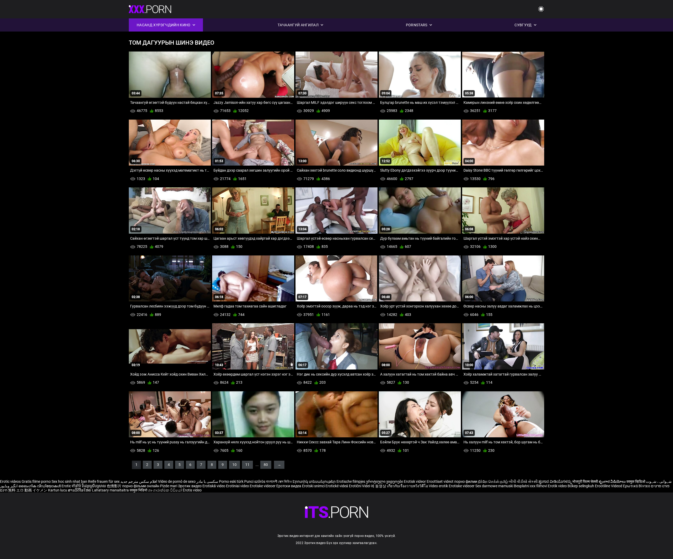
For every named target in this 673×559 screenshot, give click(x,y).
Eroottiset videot (440, 481)
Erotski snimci (313, 486)
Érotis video (192, 490)
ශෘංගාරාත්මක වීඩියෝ (165, 490)
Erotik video (558, 486)
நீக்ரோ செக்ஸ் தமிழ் (493, 481)
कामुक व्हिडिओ (636, 481)
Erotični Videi (360, 486)
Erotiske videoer (263, 486)
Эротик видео (190, 486)
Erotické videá (337, 486)
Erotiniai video (238, 486)
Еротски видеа (289, 486)
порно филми (465, 481)
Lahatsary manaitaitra (111, 490)
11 (247, 465)
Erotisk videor (415, 481)
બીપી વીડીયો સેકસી (523, 481)
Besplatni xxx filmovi (530, 486)
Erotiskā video (214, 486)
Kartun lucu (58, 490)
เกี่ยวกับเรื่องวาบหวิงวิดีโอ (408, 486)
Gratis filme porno (36, 481)
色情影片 (114, 486)
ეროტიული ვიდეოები (385, 481)
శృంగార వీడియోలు (612, 481)
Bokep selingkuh (581, 486)
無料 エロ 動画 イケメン (27, 490)
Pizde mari (168, 486)
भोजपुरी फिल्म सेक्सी (585, 481)
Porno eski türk (231, 481)
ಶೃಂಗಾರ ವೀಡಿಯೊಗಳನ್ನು (555, 481)
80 (266, 465)
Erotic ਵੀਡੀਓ (72, 486)
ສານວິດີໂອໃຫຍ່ (80, 490)
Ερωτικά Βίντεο (637, 486)
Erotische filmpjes (350, 481)
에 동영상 (379, 486)
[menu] (541, 9)
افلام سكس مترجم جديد (138, 481)
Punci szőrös (254, 481)
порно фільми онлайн (140, 486)
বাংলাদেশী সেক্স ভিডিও (279, 481)
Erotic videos (11, 481)
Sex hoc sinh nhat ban (69, 481)
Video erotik (439, 486)
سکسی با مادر (207, 481)
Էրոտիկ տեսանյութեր (314, 481)
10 (234, 465)
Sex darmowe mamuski (494, 486)
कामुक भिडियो (139, 490)
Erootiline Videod (609, 486)
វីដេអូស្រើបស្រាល (94, 486)
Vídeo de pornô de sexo (177, 481)
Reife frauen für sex (104, 481)
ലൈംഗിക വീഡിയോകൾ (40, 486)
